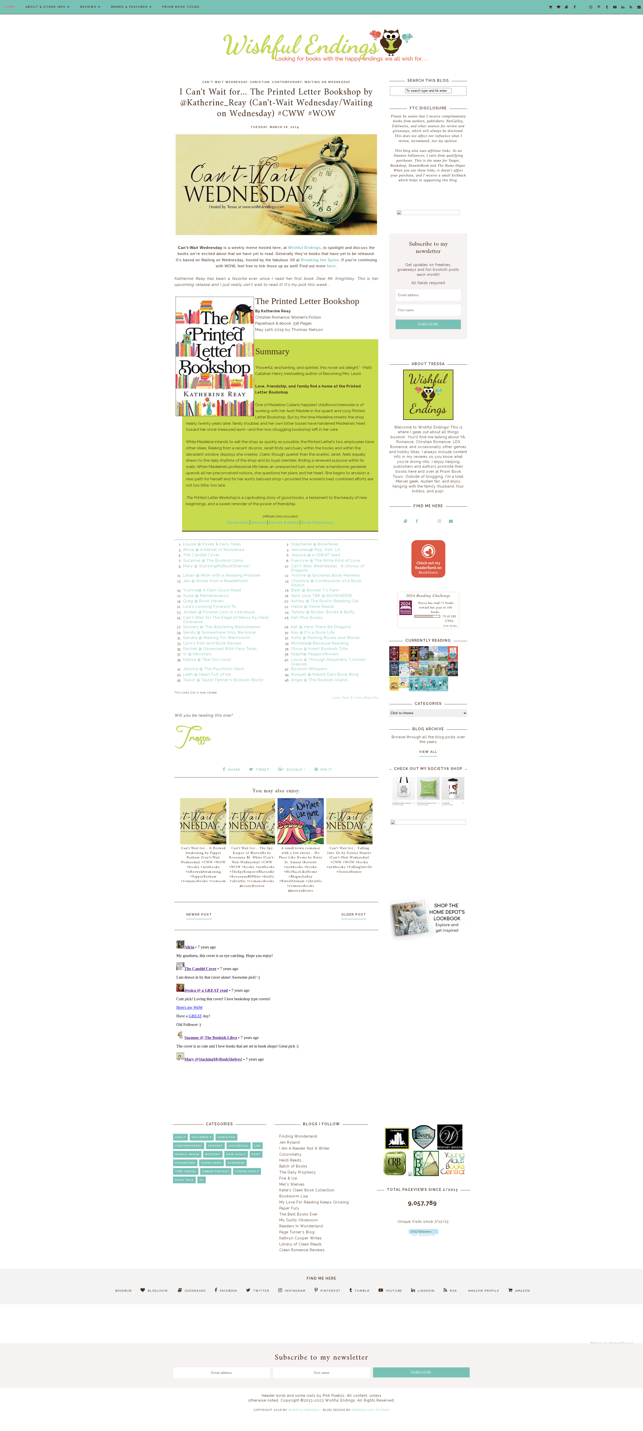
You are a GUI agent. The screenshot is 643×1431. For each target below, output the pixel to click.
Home (10, 7)
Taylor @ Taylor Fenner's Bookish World (223, 680)
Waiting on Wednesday (327, 82)
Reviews (88, 7)
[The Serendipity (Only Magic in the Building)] (433, 690)
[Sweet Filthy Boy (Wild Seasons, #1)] (404, 660)
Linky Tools (340, 697)
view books (450, 625)
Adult (180, 1137)
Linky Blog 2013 (366, 697)
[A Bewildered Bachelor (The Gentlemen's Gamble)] (443, 660)
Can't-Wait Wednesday (225, 82)
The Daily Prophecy (297, 1172)
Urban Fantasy (215, 1171)
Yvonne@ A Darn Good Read (212, 590)
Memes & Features (129, 7)
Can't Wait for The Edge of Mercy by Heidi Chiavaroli (226, 619)
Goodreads (238, 522)
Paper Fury (289, 1208)
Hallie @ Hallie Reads (312, 606)
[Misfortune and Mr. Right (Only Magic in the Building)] (414, 690)
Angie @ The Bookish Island (319, 680)
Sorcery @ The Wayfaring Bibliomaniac (222, 627)
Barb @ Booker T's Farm (315, 590)
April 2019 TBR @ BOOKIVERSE (321, 595)
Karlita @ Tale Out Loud (207, 659)
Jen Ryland (289, 1142)
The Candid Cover (201, 555)
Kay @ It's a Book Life (313, 632)
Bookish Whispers (309, 669)
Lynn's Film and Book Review (212, 643)
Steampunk (185, 1162)
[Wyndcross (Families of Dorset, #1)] (433, 675)
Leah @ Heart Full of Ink (207, 674)
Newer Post (199, 914)
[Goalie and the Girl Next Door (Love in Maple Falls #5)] (414, 675)
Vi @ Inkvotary (197, 654)
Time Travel (185, 1171)
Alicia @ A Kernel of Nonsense (213, 549)
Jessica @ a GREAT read (315, 555)
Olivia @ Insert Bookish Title (319, 648)
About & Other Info (46, 7)
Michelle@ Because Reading (320, 643)
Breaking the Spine (320, 260)
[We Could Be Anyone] (414, 660)
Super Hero (211, 1162)
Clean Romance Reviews (302, 1250)
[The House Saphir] (394, 675)
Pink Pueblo (334, 1396)
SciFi (256, 1154)
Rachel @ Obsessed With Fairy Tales (220, 648)
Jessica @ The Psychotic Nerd (213, 669)
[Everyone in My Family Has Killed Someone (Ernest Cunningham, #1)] (453, 660)
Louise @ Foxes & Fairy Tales (212, 544)
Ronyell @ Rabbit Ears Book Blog (325, 674)
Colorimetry (290, 1154)
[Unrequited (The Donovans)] (423, 675)
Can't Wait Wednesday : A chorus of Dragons (327, 568)
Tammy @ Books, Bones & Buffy (323, 612)
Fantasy (215, 1145)
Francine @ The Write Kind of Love (325, 560)
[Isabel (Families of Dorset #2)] (443, 675)
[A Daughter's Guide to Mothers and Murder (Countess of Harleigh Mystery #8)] (394, 690)
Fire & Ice (288, 1178)
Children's (202, 1137)
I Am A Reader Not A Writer (304, 1148)
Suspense (236, 1162)
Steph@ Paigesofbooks (315, 654)
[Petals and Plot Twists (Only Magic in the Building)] (423, 690)
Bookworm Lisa (293, 1196)
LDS (257, 1145)
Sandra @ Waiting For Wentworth (216, 637)
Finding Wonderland (298, 1136)
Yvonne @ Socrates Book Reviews (325, 575)
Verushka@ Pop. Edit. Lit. (316, 549)
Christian (260, 82)
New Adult (236, 1154)
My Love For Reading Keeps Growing (314, 1202)
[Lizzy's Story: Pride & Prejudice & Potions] (394, 660)
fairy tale (184, 1180)
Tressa (422, 603)
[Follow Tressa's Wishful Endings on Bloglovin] (424, 1235)
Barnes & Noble (284, 522)
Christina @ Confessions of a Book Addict (326, 583)
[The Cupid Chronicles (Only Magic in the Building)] (443, 690)
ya (201, 1180)
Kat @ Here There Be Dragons (321, 627)
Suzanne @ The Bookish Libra (213, 560)
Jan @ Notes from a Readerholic (216, 581)
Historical (239, 1145)
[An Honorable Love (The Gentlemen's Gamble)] (433, 660)
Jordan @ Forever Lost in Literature (219, 612)
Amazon (258, 522)
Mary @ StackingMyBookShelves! (216, 566)
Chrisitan (226, 1137)
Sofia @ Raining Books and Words (325, 637)
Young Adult (247, 1171)
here (331, 266)
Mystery (213, 1154)
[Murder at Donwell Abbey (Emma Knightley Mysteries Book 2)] (404, 675)
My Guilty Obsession (298, 1220)
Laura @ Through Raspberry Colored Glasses (328, 661)
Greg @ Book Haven (203, 601)
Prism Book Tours (181, 7)
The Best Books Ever (298, 1214)
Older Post (353, 914)
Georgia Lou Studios (370, 1410)
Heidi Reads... (291, 1160)
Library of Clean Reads (300, 1244)
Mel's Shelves (292, 1184)
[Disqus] (276, 1001)
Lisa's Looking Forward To (209, 606)
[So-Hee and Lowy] (404, 687)
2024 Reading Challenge (428, 595)
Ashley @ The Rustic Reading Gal (325, 601)
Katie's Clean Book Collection (307, 1190)
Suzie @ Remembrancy (206, 595)
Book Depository (317, 522)
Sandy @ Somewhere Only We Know (219, 632)
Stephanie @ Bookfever (315, 544)
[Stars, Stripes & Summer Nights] (423, 660)
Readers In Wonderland (301, 1226)
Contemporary (287, 82)
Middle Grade (187, 1154)
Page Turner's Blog (297, 1232)
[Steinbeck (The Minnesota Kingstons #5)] (453, 675)
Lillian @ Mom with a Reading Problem (222, 575)
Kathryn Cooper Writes (300, 1238)
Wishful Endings (304, 247)
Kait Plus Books (307, 617)
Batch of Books (293, 1166)
